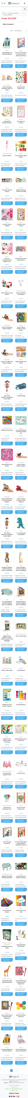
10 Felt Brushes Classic (7, 911)
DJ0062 (21, 745)
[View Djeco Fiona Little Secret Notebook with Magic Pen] (21, 971)
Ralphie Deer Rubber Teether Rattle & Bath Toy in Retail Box (7, 638)
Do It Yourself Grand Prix (7, 842)
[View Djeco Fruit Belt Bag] (21, 386)
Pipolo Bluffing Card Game (21, 945)
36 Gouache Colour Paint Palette (21, 259)
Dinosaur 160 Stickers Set (21, 87)
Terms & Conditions (14, 1085)
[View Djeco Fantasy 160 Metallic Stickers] (7, 111)
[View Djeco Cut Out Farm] (21, 763)
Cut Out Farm (21, 773)
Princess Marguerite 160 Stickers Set (7, 260)
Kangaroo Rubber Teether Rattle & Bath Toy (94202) (7, 569)
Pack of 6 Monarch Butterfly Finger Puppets (7, 500)
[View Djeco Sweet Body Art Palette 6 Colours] (21, 866)
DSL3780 (7, 642)
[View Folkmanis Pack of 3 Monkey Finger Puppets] (7, 317)
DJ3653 (7, 1021)
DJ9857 (7, 470)
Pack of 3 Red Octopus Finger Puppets (21, 500)
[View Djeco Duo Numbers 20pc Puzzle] (21, 146)
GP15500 (21, 299)
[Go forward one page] (16, 1070)
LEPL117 (7, 93)
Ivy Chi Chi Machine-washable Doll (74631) (7, 397)
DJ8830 (7, 264)
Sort (11, 30)
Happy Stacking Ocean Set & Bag (21, 190)
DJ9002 (21, 710)
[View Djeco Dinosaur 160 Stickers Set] (21, 77)
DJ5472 (7, 299)
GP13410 (7, 779)
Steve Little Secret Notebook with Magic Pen (7, 1016)
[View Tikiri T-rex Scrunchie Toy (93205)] (21, 523)
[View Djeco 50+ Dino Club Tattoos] (21, 214)
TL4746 (7, 882)
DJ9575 (21, 127)
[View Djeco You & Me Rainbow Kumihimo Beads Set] (21, 420)
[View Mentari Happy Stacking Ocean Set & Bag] (21, 180)
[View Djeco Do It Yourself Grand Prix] (7, 832)
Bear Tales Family (21, 636)
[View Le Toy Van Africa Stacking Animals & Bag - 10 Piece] (7, 77)
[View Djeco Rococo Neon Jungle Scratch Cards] (21, 317)
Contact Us (14, 1087)
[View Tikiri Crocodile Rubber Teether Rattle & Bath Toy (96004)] (7, 592)
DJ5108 (21, 950)
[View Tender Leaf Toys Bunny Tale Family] (7, 660)
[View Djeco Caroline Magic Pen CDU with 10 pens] (7, 1039)
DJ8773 (7, 230)
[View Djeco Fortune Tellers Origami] (7, 214)
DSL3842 (21, 539)
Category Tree (14, 1090)
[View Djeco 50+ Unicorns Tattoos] (21, 111)
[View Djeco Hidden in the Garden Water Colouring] (7, 729)
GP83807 (7, 813)
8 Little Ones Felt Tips (21, 911)
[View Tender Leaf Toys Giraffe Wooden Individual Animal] (7, 971)
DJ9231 (21, 882)
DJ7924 (21, 848)
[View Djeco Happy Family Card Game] (21, 351)
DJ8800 (7, 916)
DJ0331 (21, 401)
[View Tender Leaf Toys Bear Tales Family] (21, 626)
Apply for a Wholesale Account (14, 1088)
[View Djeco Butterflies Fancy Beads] (7, 454)
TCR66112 (7, 952)
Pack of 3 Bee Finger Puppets (21, 465)
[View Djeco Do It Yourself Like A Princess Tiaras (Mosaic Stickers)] (21, 43)
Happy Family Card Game (21, 362)
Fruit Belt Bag (21, 396)
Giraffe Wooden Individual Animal (7, 981)
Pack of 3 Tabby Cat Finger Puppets (7, 362)
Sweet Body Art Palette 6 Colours (21, 877)
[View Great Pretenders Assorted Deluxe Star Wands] (21, 283)
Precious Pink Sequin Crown (7, 774)
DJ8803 (7, 196)
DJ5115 (21, 367)
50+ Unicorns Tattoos (21, 122)
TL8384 (21, 642)
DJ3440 (21, 1055)
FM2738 (7, 333)
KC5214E (7, 436)
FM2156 (7, 504)
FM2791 (7, 367)
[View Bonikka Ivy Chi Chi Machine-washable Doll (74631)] (7, 386)
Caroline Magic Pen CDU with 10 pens (7, 1050)
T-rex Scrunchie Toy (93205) (21, 533)
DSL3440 (21, 607)
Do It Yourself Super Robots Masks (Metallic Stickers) (21, 843)
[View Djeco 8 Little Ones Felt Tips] (21, 900)
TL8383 (7, 676)
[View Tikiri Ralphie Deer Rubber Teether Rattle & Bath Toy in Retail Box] (7, 626)
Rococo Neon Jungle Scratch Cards (21, 328)
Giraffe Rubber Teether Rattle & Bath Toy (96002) (21, 569)
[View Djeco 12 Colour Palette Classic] (7, 180)
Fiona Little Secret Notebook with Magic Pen (21, 982)
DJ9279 (7, 127)
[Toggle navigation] (2, 3)
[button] (13, 24)
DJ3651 (21, 986)
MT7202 (21, 196)
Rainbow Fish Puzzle (7, 430)
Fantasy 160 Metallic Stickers (7, 122)
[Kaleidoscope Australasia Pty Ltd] (14, 3)
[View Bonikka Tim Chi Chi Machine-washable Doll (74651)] (7, 523)
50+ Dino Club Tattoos (21, 225)
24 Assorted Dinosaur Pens (7, 808)
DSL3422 (21, 573)
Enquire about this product (6, 66)
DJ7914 (21, 813)
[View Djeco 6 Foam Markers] (21, 695)
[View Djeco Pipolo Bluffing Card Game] (21, 935)
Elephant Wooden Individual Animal (7, 877)
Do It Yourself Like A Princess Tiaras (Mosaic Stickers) (21, 54)
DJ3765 (7, 58)
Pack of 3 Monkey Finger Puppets (7, 328)
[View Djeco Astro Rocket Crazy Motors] (7, 283)
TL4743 (7, 986)
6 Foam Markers (21, 704)
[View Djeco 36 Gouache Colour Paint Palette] (21, 249)
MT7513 (21, 676)
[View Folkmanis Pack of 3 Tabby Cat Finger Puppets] (7, 351)
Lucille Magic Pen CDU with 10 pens (7, 53)
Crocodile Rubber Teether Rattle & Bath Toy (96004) (7, 603)
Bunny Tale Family (7, 670)
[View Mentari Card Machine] (21, 660)
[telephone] (4, 3)
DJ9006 (7, 710)
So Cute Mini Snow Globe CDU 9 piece (21, 1050)
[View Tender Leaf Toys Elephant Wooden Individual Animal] (7, 866)
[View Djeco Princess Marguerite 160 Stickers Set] (7, 249)
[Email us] (9, 1096)
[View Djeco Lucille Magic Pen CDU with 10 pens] (7, 43)
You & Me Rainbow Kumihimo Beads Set (21, 431)
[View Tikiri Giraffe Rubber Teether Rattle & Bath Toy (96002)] (21, 557)
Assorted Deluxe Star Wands (21, 293)
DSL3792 (7, 573)
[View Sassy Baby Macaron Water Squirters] (21, 1005)
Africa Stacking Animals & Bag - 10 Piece (7, 88)
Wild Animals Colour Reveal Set (21, 739)
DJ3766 (7, 1055)
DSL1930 (7, 401)
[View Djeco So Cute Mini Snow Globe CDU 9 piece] (21, 1039)
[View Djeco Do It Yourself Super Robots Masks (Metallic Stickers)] (21, 832)
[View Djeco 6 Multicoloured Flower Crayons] (7, 695)
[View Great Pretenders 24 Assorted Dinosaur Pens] (7, 798)
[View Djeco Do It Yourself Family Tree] (21, 798)
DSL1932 (7, 539)
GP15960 (7, 161)
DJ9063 (7, 745)
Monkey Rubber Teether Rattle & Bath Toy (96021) (21, 603)
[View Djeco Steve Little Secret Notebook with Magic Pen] (7, 1005)
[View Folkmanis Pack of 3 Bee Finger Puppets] (21, 454)
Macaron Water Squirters (21, 1015)
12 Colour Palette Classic (7, 190)
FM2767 (21, 504)
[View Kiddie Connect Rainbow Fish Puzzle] (7, 420)
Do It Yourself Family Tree (21, 808)
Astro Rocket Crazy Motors (7, 293)
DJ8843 (21, 93)
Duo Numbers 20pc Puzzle (21, 156)
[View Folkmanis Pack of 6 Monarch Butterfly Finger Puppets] (7, 489)
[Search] (25, 9)
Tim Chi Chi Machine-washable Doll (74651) (7, 534)
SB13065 (21, 1021)
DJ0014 (21, 436)
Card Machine (21, 670)
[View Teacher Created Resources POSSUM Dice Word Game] (7, 935)
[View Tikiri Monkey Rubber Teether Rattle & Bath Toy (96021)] (21, 592)
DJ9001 (21, 916)
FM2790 (21, 470)
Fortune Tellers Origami (7, 225)
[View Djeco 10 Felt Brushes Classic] (7, 900)
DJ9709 (21, 333)
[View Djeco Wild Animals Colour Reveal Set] (21, 729)
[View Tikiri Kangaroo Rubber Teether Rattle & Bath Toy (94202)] (7, 557)
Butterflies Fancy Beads (7, 465)
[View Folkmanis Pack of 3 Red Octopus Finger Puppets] (21, 489)
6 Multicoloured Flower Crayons (7, 705)
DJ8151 (21, 161)
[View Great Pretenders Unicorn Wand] (7, 146)
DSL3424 (7, 607)
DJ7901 (21, 58)
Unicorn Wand (7, 155)
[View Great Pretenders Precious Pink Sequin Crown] (7, 763)
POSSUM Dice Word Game (7, 947)
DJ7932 (7, 848)
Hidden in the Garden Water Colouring (7, 740)
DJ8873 (21, 264)
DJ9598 (21, 230)
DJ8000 (21, 779)
